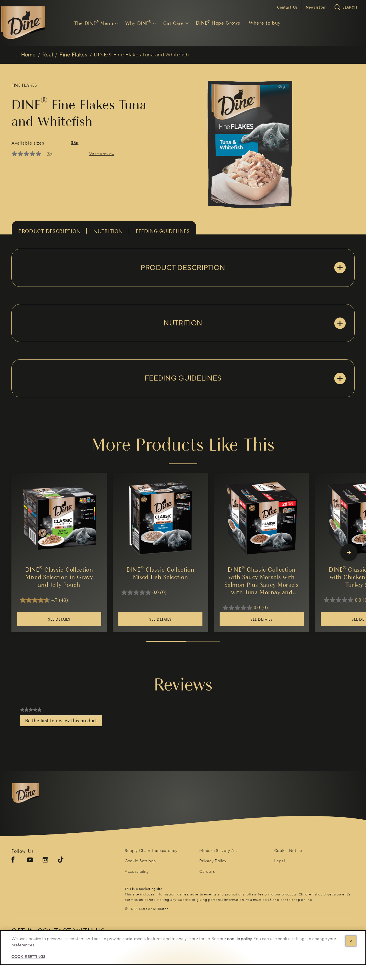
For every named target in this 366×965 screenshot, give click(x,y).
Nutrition (108, 231)
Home (28, 55)
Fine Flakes (73, 55)
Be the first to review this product (63, 722)
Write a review (101, 154)
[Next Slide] (348, 552)
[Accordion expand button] (340, 267)
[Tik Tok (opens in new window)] (60, 861)
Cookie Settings (140, 861)
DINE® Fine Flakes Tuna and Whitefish (141, 55)
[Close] (351, 941)
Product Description (49, 231)
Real (47, 55)
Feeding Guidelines (163, 231)
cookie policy (239, 939)
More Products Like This (182, 445)
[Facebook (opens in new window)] (13, 861)
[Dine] (41, 793)
